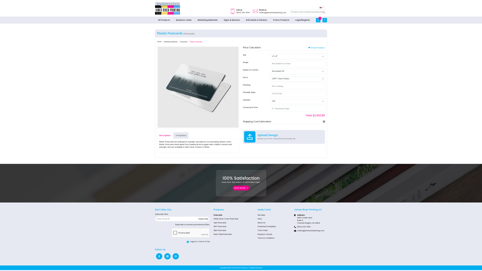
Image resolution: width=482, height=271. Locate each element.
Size (244, 55)
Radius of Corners (250, 70)
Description (165, 135)
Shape (245, 62)
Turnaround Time (250, 107)
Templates (180, 135)
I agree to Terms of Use (200, 242)
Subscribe (203, 219)
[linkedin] (167, 256)
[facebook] (159, 256)
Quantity (246, 100)
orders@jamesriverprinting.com (310, 231)
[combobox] (321, 7)
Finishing (246, 85)
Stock (245, 77)
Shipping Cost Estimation (257, 122)
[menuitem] (164, 20)
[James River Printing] (167, 8)
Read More (240, 188)
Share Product (318, 48)
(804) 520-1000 (304, 227)
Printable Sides (249, 92)
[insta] (176, 256)
